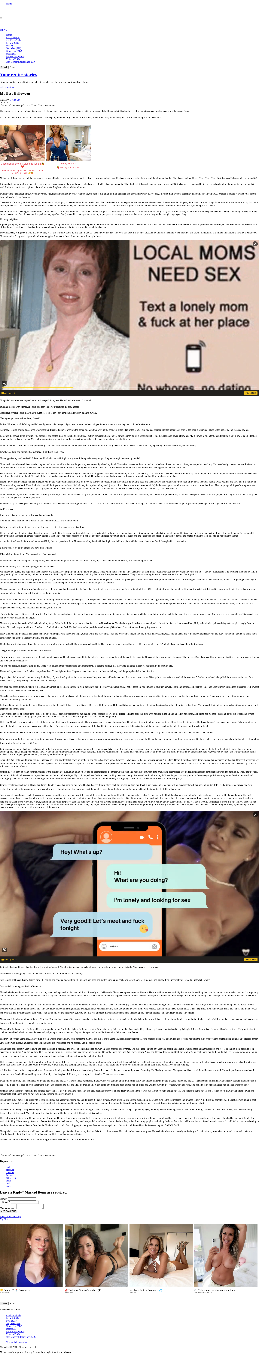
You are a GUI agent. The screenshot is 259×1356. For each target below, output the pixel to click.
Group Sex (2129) (14, 51)
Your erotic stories (18, 74)
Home (9, 3)
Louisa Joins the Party (10, 1216)
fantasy (9, 1175)
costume (10, 1172)
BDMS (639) (12, 43)
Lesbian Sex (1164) (15, 56)
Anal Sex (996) (13, 40)
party (8, 1186)
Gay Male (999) (13, 48)
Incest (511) (11, 53)
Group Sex (15, 100)
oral (8, 1183)
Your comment (8, 1208)
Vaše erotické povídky (16, 1342)
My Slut (4, 1219)
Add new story (13, 37)
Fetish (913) (11, 45)
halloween (11, 1178)
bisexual (10, 1170)
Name (3, 1199)
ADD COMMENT (8, 1211)
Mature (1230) (13, 59)
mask (8, 1180)
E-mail (6, 1202)
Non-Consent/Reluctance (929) (21, 61)
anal (8, 1167)
